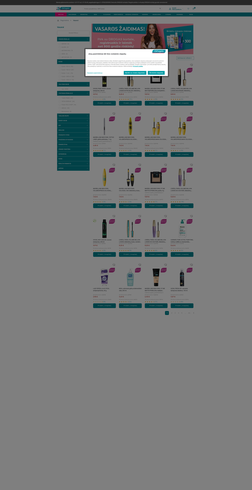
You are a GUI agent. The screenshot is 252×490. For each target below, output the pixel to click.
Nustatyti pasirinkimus (94, 73)
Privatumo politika (138, 66)
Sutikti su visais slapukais (135, 73)
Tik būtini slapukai (156, 73)
